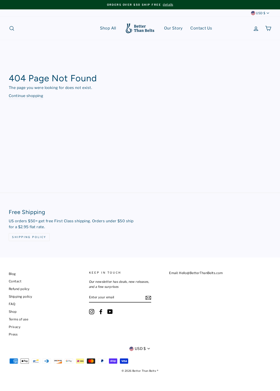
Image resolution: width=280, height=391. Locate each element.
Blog (12, 274)
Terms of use (18, 319)
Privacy (15, 327)
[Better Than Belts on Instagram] (91, 311)
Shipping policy (20, 297)
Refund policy (19, 289)
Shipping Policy (29, 237)
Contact (15, 281)
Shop (13, 312)
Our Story (173, 28)
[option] (140, 4)
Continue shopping (26, 96)
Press (13, 334)
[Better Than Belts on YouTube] (110, 311)
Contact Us (201, 28)
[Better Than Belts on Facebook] (100, 311)
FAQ (12, 304)
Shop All (108, 28)
